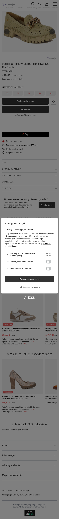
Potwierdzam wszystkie (29, 279)
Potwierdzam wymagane (29, 287)
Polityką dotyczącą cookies (17, 236)
